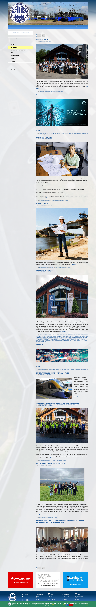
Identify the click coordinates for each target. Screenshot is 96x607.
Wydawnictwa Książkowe (15, 64)
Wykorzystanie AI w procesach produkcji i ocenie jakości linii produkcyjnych (73, 339)
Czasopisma (13, 58)
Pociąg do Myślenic (62, 400)
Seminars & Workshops (44, 267)
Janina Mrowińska (49, 138)
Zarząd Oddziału (14, 39)
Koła (11, 41)
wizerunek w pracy (67, 267)
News (40, 267)
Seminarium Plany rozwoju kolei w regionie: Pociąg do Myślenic (52, 373)
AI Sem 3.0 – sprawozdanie (42, 40)
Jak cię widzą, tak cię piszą (43, 204)
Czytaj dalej (39, 130)
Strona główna (17, 27)
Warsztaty (66, 200)
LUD (55, 460)
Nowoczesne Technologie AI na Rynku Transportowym (65, 133)
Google (51, 336)
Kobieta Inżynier (61, 267)
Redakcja (47, 95)
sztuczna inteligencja (56, 370)
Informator (13, 61)
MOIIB (55, 133)
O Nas (25, 27)
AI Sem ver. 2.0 (39, 344)
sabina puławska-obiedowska (77, 400)
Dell (52, 335)
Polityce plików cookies (56, 605)
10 (42, 35)
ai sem (49, 133)
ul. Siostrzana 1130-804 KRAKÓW (27, 597)
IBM (53, 336)
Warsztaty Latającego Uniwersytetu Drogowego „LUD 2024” (51, 463)
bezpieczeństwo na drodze (60, 200)
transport (62, 370)
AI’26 (37, 94)
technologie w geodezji (83, 562)
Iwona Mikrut (57, 267)
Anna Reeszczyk (52, 267)
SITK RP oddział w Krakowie (49, 134)
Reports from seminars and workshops (54, 562)
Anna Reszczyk (54, 200)
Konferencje (13, 44)
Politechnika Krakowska (77, 133)
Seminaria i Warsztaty (46, 91)
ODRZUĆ (71, 605)
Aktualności (41, 91)
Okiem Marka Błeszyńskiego (64, 27)
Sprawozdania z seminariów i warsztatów (56, 91)
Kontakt (36, 27)
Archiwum (12, 66)
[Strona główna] (9, 32)
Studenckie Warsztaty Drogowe (61, 460)
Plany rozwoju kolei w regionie (54, 400)
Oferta (30, 27)
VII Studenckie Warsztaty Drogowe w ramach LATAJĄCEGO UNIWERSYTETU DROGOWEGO (57, 404)
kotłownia (52, 133)
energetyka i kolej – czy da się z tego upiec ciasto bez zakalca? (62, 335)
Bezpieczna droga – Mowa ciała (44, 137)
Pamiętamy (13, 69)
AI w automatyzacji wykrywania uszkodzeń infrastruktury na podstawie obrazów (70, 334)
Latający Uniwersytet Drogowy (52, 517)
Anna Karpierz (49, 41)
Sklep (41, 27)
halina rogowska (67, 562)
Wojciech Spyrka (84, 400)
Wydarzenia (52, 27)
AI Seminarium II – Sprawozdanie (44, 270)
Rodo (64, 605)
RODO (47, 27)
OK (67, 605)
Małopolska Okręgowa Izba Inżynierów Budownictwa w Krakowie (64, 369)
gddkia (63, 562)
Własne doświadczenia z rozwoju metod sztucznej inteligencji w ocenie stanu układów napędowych (62, 340)
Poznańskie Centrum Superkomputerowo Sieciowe (59, 338)
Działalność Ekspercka (15, 55)
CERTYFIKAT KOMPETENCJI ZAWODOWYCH (19, 50)
